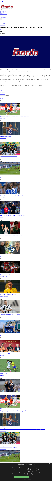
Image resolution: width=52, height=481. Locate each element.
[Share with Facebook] (1, 87)
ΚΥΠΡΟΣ (2, 12)
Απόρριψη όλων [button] (34, 476)
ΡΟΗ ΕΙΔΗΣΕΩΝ (3, 11)
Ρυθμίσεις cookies (29, 474)
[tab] (2, 95)
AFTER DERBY (3, 17)
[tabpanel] (26, 244)
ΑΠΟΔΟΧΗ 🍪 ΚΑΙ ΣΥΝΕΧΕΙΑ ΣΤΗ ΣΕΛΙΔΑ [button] (21, 476)
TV (7, 0)
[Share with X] (1, 88)
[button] (26, 479)
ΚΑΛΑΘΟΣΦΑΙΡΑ (3, 14)
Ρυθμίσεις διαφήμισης (27, 473)
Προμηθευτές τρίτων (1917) (25, 469)
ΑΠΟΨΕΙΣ (2, 16)
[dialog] (26, 472)
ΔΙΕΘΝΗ (2, 13)
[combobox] (49, 463)
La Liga (1, 408)
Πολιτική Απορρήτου (35, 474)
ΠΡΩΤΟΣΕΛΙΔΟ (3, 0)
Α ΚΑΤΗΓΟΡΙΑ (3, 444)
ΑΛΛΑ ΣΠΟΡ (4, 23)
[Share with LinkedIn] (1, 90)
